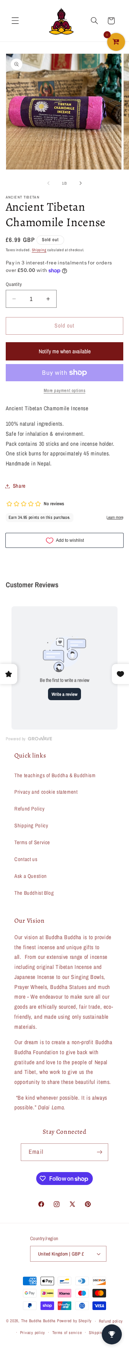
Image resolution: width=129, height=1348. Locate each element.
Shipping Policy (31, 825)
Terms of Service (32, 842)
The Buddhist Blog (34, 893)
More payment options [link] (65, 390)
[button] (15, 21)
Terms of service (67, 1332)
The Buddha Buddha (39, 1321)
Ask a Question (30, 876)
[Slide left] (48, 183)
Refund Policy (29, 808)
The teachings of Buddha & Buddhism (54, 775)
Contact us (25, 859)
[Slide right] (81, 183)
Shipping (39, 249)
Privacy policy (32, 1332)
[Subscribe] (99, 1152)
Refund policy (111, 1321)
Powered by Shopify (74, 1321)
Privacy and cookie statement (46, 791)
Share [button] (19, 485)
